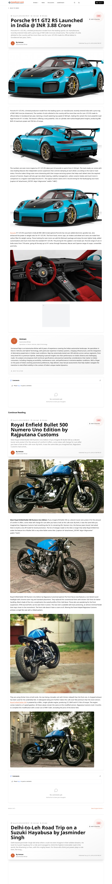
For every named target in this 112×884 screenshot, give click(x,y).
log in (19, 385)
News (43, 2)
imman (20, 42)
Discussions (51, 2)
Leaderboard (60, 2)
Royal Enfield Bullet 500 (18, 702)
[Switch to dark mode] (78, 2)
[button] (56, 143)
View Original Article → (97, 808)
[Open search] (74, 2)
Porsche (13, 233)
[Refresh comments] (100, 380)
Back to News (14, 8)
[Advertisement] (56, 315)
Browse (35, 2)
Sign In (101, 2)
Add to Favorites (95, 19)
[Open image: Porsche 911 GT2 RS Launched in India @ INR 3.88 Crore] (56, 77)
